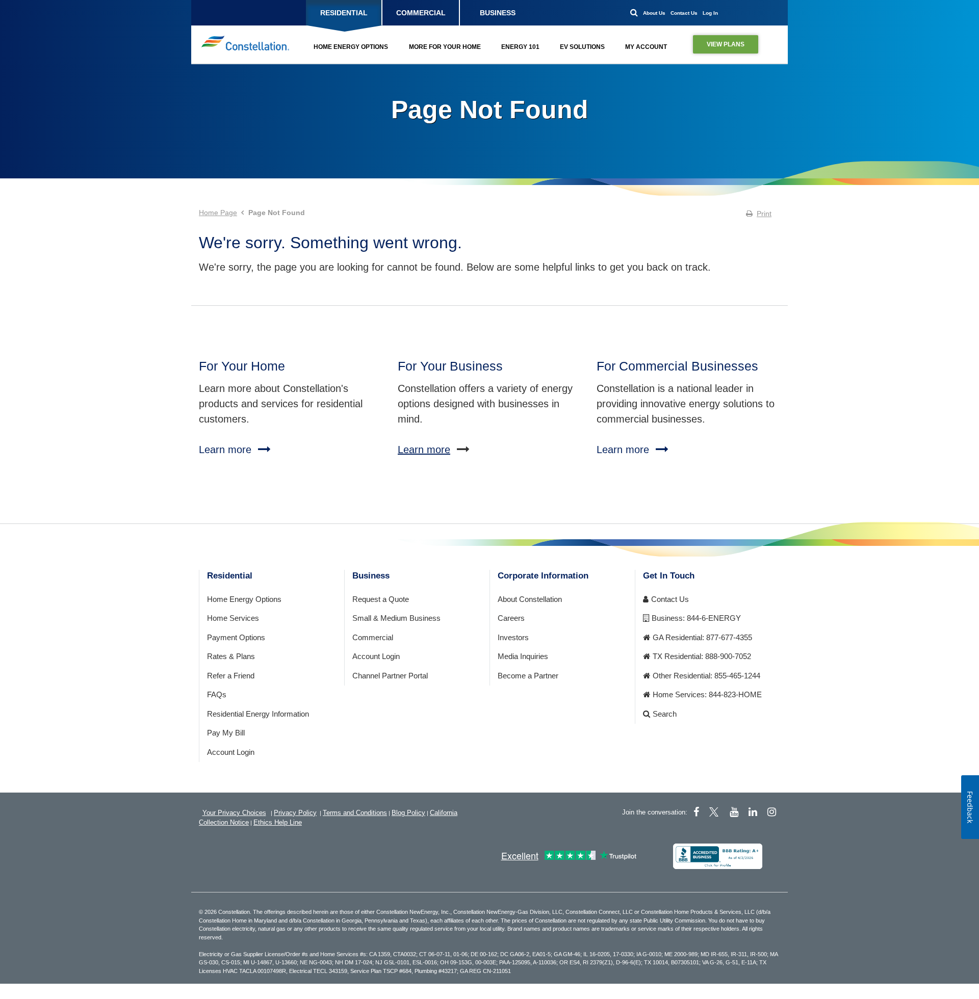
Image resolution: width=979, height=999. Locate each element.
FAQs (216, 694)
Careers (511, 618)
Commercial (372, 637)
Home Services (233, 618)
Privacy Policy (295, 813)
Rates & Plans (231, 656)
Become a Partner (528, 675)
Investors (513, 637)
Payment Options (236, 637)
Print (764, 213)
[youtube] (734, 812)
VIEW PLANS (725, 44)
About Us (654, 13)
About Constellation (530, 599)
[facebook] (696, 812)
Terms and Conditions (355, 813)
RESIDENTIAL (344, 13)
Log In (710, 13)
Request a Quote (380, 599)
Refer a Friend (230, 675)
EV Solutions (582, 46)
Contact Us (684, 13)
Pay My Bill (226, 732)
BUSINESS (498, 13)
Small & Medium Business (396, 618)
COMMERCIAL (421, 13)
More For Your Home (445, 46)
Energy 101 (520, 46)
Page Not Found (489, 109)
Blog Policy (408, 813)
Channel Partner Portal (390, 675)
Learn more (424, 449)
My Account (646, 46)
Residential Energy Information (258, 713)
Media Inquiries (523, 656)
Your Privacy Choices (234, 813)
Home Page (218, 212)
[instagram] (771, 812)
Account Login (230, 752)
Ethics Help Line (277, 822)
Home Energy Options (351, 46)
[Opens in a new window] (717, 856)
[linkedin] (752, 812)
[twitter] (715, 812)
